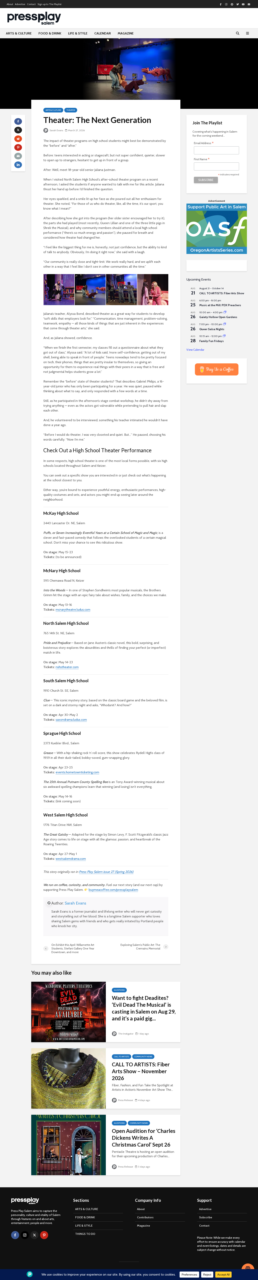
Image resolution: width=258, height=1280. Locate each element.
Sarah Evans (56, 130)
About (10, 4)
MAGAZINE (126, 33)
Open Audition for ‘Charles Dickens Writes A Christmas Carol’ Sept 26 (143, 1138)
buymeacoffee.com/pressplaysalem (113, 890)
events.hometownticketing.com (77, 772)
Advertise (20, 4)
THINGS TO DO (85, 1234)
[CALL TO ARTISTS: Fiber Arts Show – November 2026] (68, 1078)
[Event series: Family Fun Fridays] (224, 336)
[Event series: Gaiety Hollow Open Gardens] (225, 312)
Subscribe (205, 1217)
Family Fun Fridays (211, 341)
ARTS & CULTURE (19, 33)
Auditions (119, 990)
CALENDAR (102, 33)
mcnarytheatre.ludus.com (73, 609)
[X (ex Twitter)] (34, 1235)
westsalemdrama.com (71, 859)
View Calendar (195, 349)
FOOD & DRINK (49, 33)
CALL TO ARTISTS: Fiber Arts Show (221, 293)
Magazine (143, 1225)
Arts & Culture (53, 110)
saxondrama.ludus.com (71, 720)
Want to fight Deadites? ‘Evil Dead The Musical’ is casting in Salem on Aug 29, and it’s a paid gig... (144, 1008)
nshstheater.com (67, 667)
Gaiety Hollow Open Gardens (218, 317)
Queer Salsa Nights (211, 329)
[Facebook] (15, 1235)
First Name (202, 159)
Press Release (125, 1100)
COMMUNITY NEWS (143, 1056)
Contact (31, 4)
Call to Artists (121, 1056)
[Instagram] (25, 1235)
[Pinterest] (44, 1235)
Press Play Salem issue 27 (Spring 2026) (106, 872)
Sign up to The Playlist (49, 4)
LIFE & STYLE (77, 33)
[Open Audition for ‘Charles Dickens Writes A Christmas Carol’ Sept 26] (68, 1145)
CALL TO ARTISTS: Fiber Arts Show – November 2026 (141, 1071)
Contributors (145, 1217)
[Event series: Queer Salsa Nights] (224, 324)
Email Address (204, 143)
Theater (71, 110)
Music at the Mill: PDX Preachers (220, 305)
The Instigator (125, 1033)
